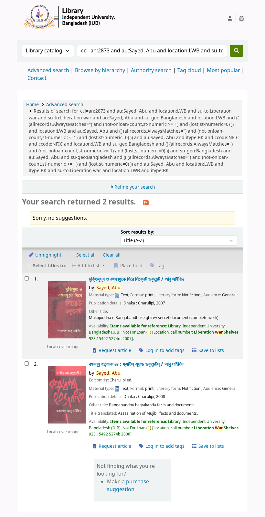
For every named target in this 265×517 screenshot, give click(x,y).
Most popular (223, 70)
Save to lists (210, 350)
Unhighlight (47, 255)
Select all (86, 255)
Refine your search (134, 187)
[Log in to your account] (229, 19)
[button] (58, 19)
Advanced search (48, 70)
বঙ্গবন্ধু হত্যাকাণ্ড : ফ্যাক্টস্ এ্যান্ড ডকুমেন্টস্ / (136, 364)
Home (32, 104)
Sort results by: (137, 232)
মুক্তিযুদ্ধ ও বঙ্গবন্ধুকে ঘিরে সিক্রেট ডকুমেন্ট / (136, 279)
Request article (114, 350)
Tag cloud (189, 70)
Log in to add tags (164, 350)
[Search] (236, 51)
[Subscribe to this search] (146, 202)
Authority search (151, 70)
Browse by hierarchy (100, 70)
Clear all (112, 255)
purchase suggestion (128, 485)
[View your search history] (241, 19)
